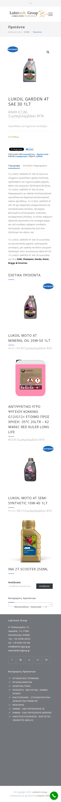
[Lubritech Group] (28, 14)
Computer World (43, 795)
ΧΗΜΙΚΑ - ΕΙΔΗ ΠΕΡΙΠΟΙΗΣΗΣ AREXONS (32, 712)
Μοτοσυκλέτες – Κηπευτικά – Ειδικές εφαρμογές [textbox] (31, 606)
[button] (48, 52)
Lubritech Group (39, 792)
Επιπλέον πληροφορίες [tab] (35, 165)
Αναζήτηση (14, 582)
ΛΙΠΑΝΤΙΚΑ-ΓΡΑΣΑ (21, 686)
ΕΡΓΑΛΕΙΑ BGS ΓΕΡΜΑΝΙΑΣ (25, 678)
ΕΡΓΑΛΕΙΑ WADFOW (22, 682)
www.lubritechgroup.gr (19, 650)
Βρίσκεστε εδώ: (15, 32)
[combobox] (30, 604)
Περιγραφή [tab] (14, 165)
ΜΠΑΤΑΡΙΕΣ (18, 704)
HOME (26, 32)
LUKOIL (39, 156)
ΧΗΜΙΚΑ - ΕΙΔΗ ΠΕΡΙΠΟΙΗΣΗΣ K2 (28, 708)
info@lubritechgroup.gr (19, 646)
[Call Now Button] (54, 796)
